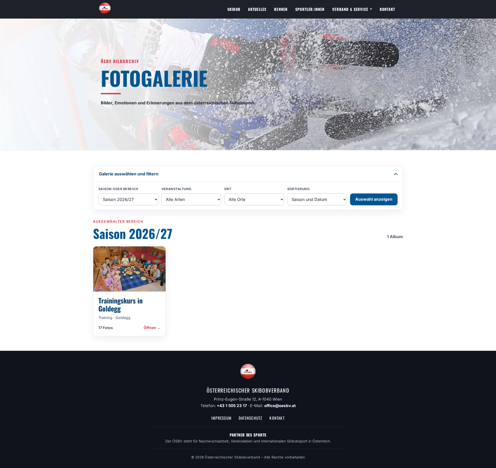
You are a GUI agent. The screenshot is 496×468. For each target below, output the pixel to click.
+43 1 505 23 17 (232, 405)
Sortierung (298, 189)
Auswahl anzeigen (373, 199)
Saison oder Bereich (118, 189)
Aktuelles (257, 9)
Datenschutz (250, 418)
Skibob (233, 9)
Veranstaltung (176, 189)
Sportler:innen (309, 9)
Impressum (221, 418)
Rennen (281, 9)
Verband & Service (350, 9)
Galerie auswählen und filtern (128, 173)
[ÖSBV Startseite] (105, 9)
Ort (227, 189)
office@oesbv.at (280, 405)
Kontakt (387, 9)
